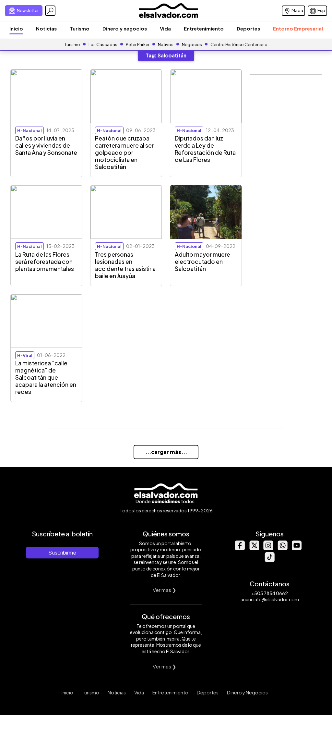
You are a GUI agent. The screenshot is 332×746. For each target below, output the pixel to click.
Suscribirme (62, 552)
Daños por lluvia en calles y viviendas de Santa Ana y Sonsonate (46, 145)
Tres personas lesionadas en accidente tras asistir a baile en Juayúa (125, 265)
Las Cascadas (103, 44)
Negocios (192, 44)
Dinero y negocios (124, 28)
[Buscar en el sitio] (50, 11)
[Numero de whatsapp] (282, 548)
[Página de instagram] (268, 548)
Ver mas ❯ (164, 590)
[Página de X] (254, 548)
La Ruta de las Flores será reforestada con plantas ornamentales (44, 261)
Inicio (16, 28)
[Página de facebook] (239, 548)
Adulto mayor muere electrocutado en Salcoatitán (202, 261)
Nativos (165, 44)
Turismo (79, 28)
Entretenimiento (204, 28)
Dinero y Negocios (247, 692)
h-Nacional (29, 130)
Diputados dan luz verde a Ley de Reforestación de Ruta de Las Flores (205, 149)
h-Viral (24, 355)
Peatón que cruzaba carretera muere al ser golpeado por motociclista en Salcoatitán (124, 152)
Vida (165, 28)
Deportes (248, 28)
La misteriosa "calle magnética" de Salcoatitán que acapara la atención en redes (45, 377)
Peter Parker (138, 44)
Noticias (46, 28)
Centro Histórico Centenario (238, 44)
